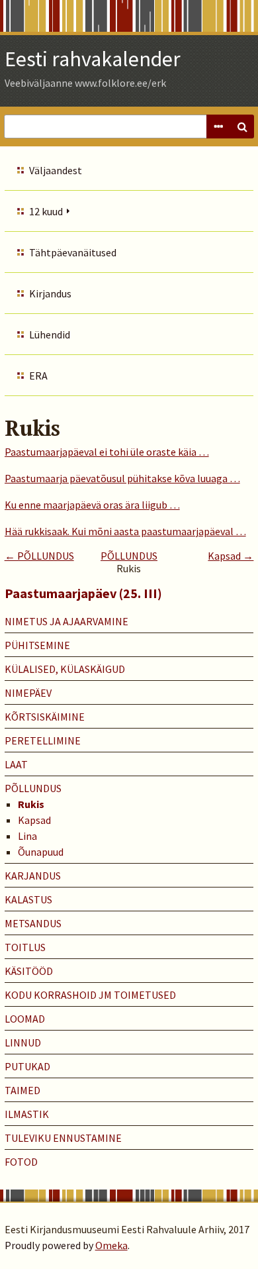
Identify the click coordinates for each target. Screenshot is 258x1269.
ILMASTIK (27, 1114)
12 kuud (46, 211)
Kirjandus (50, 293)
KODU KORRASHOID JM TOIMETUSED (90, 994)
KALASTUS (28, 899)
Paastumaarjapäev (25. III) (83, 593)
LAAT (16, 764)
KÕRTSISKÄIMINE (45, 716)
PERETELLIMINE (43, 740)
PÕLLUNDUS (129, 555)
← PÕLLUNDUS (39, 555)
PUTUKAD (27, 1066)
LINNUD (23, 1042)
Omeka (111, 1245)
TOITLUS (25, 947)
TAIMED (22, 1090)
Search (242, 126)
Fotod (21, 1161)
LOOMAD (25, 1018)
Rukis (31, 804)
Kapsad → (230, 555)
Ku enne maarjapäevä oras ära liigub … (92, 504)
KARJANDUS (33, 875)
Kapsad (34, 820)
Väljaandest (55, 170)
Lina (27, 835)
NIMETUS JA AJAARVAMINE (66, 621)
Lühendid (49, 334)
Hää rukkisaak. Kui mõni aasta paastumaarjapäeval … (125, 531)
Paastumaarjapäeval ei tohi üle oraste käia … (107, 451)
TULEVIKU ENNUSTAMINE (63, 1137)
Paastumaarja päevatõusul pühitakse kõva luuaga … (122, 478)
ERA (38, 375)
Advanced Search (218, 126)
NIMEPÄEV (28, 692)
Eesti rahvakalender (93, 59)
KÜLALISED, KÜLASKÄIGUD (65, 669)
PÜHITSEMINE (37, 645)
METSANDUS (33, 923)
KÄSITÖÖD (29, 971)
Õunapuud (41, 851)
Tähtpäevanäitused (72, 252)
